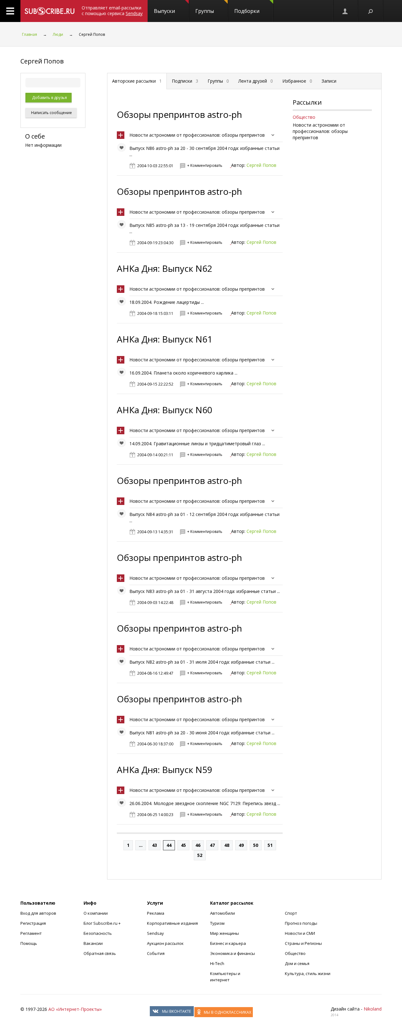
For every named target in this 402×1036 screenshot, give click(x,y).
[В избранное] (123, 149)
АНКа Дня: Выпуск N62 (164, 268)
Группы (204, 11)
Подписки (185, 81)
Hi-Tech (217, 963)
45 (183, 845)
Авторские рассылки (137, 81)
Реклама (155, 913)
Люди (58, 34)
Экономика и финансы (232, 953)
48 (226, 845)
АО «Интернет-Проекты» (75, 1009)
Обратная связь (100, 953)
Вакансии (93, 943)
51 (270, 845)
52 (199, 855)
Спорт (291, 913)
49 (241, 845)
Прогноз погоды (301, 923)
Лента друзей (255, 81)
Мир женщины (224, 933)
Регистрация (33, 923)
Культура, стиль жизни (307, 973)
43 (154, 845)
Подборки (246, 11)
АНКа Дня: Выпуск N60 (164, 410)
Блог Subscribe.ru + (103, 923)
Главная (29, 34)
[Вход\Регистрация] (345, 11)
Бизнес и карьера (228, 943)
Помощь (28, 943)
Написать (51, 112)
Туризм (217, 923)
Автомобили (222, 913)
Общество (304, 117)
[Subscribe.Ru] (49, 11)
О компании (96, 913)
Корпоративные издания (172, 923)
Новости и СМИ (300, 933)
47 (212, 845)
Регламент (31, 933)
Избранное (297, 81)
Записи (329, 81)
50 (255, 845)
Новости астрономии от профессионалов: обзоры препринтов (197, 135)
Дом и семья (297, 963)
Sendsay (155, 933)
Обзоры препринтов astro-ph (179, 114)
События (156, 953)
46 (197, 845)
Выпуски (164, 11)
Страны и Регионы (303, 943)
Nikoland (373, 1009)
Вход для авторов (38, 913)
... (141, 845)
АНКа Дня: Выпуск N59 (164, 770)
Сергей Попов (261, 165)
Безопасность (98, 933)
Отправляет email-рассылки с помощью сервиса (112, 10)
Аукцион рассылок (165, 943)
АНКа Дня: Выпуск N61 (164, 339)
